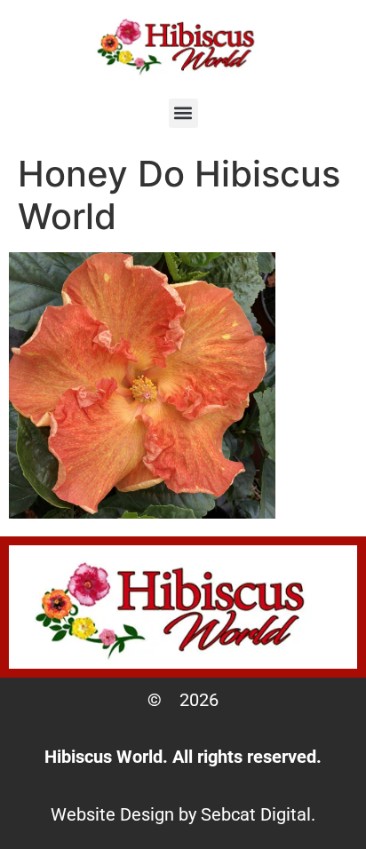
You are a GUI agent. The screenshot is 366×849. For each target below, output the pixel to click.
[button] (183, 113)
